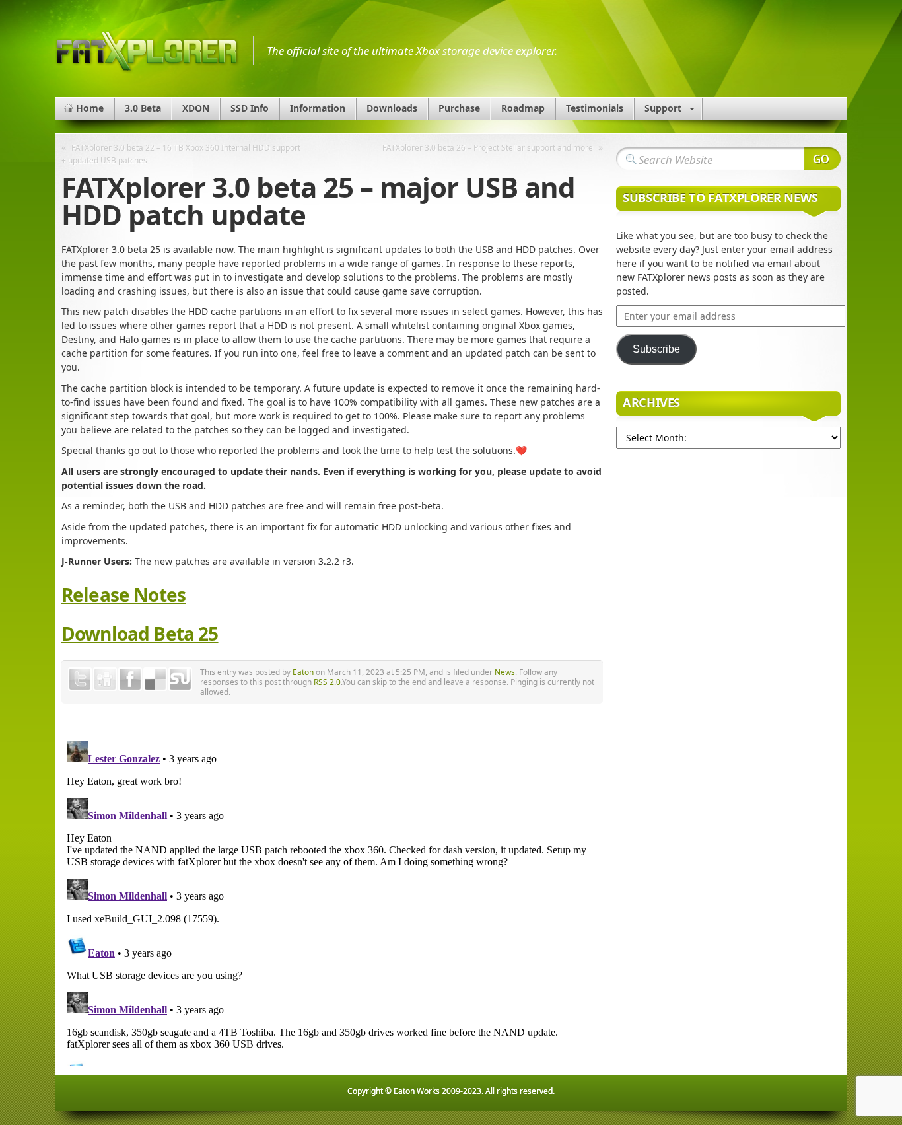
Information (317, 108)
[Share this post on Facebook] (130, 679)
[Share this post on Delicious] (155, 679)
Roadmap (523, 108)
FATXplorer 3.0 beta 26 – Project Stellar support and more (487, 147)
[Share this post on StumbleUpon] (180, 679)
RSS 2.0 (327, 681)
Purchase (459, 108)
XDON (195, 108)
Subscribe (656, 349)
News (505, 672)
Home (90, 108)
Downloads (391, 108)
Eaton (303, 672)
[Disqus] (332, 901)
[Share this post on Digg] (105, 679)
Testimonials (594, 108)
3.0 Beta (143, 108)
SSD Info (249, 108)
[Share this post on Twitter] (79, 679)
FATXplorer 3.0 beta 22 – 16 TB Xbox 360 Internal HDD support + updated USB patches (180, 153)
